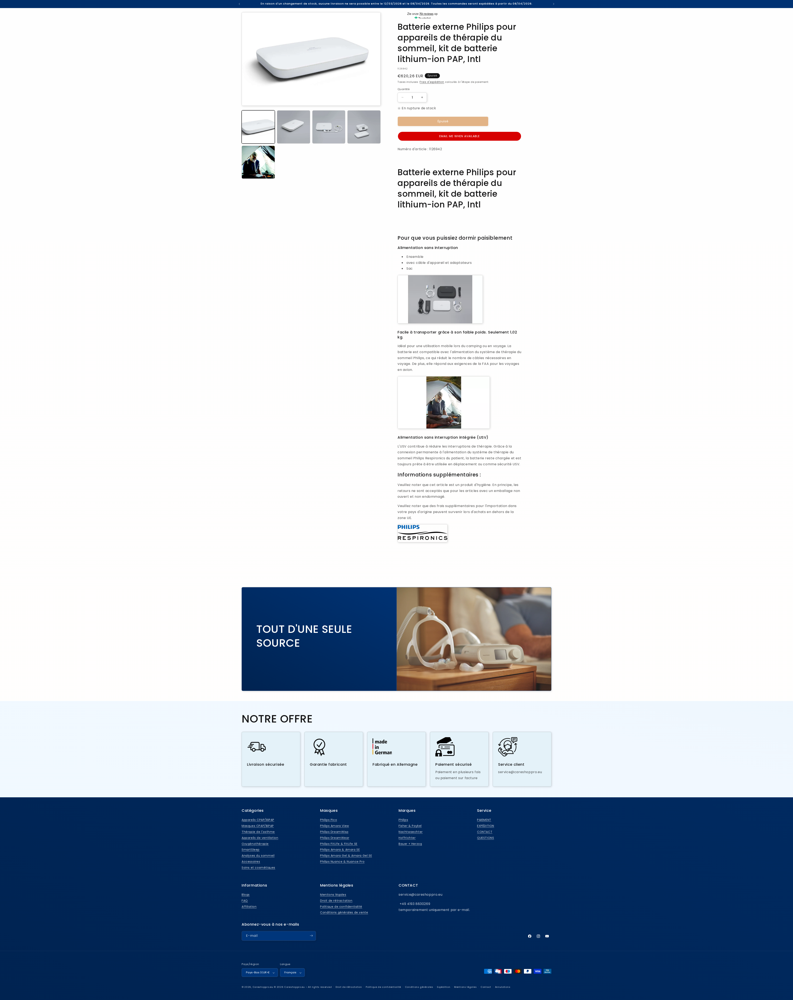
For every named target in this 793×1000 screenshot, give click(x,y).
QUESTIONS (485, 838)
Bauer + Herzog (410, 844)
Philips (403, 820)
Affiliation (249, 907)
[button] (459, 136)
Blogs (246, 895)
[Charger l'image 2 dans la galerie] (293, 127)
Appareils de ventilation (260, 838)
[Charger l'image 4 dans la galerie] (364, 127)
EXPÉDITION (485, 826)
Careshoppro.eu (263, 987)
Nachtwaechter (411, 832)
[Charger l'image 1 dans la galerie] (258, 127)
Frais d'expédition (432, 82)
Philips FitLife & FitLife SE (338, 844)
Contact (486, 987)
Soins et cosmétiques (258, 867)
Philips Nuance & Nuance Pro (342, 862)
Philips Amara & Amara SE (340, 850)
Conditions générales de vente (344, 913)
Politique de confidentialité (341, 907)
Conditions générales (419, 987)
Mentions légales (333, 895)
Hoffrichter (407, 838)
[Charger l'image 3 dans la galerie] (328, 127)
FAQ (245, 901)
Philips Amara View (334, 826)
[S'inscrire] (311, 935)
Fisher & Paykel (410, 826)
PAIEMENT (484, 820)
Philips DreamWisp (334, 832)
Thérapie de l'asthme (258, 832)
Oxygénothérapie (255, 844)
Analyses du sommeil (258, 856)
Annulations (502, 987)
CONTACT (484, 832)
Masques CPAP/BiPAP (258, 826)
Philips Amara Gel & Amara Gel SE (346, 856)
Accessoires (251, 862)
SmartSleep (251, 850)
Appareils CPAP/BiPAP (258, 820)
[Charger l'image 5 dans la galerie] (258, 162)
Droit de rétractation (336, 901)
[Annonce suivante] (553, 4)
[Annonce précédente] (239, 4)
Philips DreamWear (334, 838)
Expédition (443, 987)
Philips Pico (328, 820)
